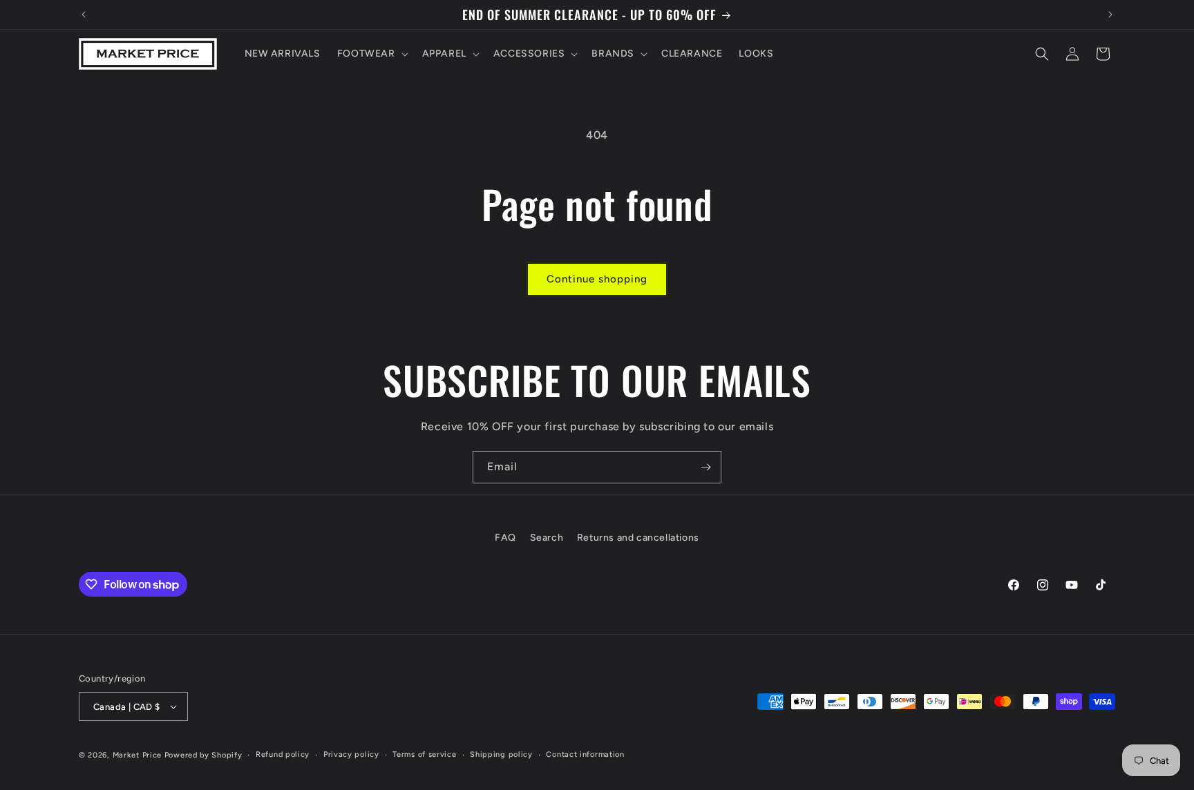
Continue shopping (597, 279)
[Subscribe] (705, 467)
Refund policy (283, 754)
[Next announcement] (1110, 14)
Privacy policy (351, 754)
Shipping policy (501, 754)
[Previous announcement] (83, 14)
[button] (371, 53)
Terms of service (424, 754)
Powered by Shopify (203, 755)
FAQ (505, 537)
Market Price (137, 755)
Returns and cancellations (638, 537)
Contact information (585, 754)
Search (547, 537)
